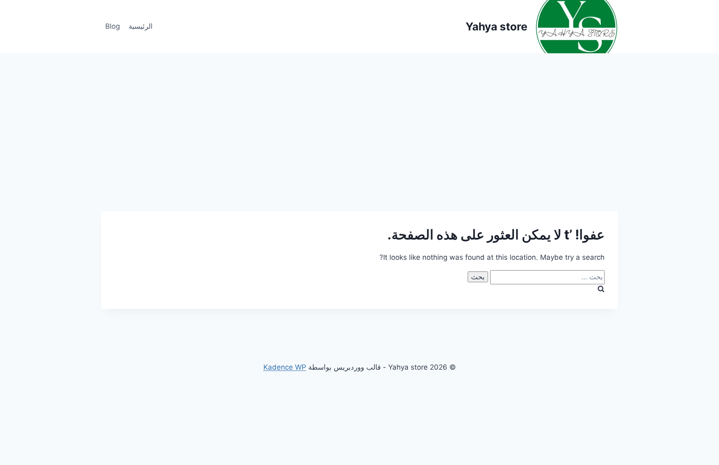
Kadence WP (284, 367)
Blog (112, 26)
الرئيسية (141, 26)
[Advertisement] (359, 115)
